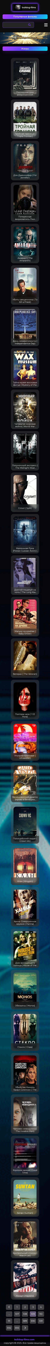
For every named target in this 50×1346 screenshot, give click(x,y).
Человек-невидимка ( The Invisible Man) (25, 1130)
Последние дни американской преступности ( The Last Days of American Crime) (25, 93)
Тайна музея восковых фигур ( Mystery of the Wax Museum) (25, 383)
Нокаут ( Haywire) (25, 1296)
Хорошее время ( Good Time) (25, 1171)
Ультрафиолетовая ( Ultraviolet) (25, 756)
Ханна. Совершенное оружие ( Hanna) (25, 922)
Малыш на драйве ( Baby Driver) (25, 632)
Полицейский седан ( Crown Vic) (25, 839)
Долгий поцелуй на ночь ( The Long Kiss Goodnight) (25, 591)
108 (25, 1314)
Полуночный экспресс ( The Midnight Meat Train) (25, 466)
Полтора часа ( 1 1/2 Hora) (25, 715)
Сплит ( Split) (25, 508)
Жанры (25, 48)
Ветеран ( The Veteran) (25, 674)
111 (9, 1321)
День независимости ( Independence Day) (25, 342)
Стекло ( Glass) (25, 1047)
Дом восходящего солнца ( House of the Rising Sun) (25, 964)
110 (40, 1314)
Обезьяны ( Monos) (25, 1005)
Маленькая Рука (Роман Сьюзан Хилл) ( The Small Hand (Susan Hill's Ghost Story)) (25, 549)
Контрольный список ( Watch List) (25, 1254)
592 (9, 1327)
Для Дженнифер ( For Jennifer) (25, 176)
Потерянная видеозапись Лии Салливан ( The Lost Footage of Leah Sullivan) (25, 217)
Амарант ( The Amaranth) (25, 259)
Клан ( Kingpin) (25, 881)
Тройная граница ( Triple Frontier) (25, 135)
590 (33, 1321)
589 (25, 1321)
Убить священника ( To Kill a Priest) (25, 300)
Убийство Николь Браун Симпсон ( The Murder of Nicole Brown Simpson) (25, 1088)
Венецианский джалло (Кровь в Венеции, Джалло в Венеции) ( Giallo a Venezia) (25, 798)
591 (41, 1321)
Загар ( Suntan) (25, 1213)
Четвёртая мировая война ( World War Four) (25, 425)
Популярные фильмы (25, 16)
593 (17, 1327)
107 (17, 1314)
